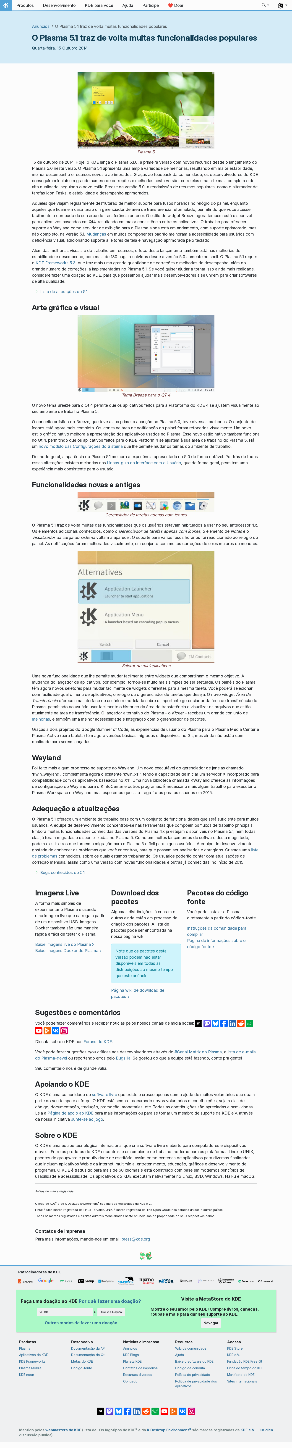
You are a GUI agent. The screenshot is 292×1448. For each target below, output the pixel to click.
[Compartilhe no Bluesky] (216, 1023)
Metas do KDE (82, 1361)
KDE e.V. (233, 1355)
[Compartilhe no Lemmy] (249, 1023)
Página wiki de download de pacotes (137, 993)
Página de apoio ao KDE (70, 1113)
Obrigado (130, 1381)
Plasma (24, 1348)
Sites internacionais (242, 1381)
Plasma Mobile (30, 1368)
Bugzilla (123, 1058)
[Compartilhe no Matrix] (199, 1023)
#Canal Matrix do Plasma (198, 1051)
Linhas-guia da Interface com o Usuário (144, 462)
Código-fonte (81, 1368)
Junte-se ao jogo (87, 1119)
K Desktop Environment (169, 1430)
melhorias (41, 719)
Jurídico (265, 1430)
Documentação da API (88, 1348)
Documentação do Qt (87, 1355)
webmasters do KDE (63, 1430)
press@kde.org (136, 1239)
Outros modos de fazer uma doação (81, 1322)
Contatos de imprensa (140, 1368)
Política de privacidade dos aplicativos (196, 1383)
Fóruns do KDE (97, 1041)
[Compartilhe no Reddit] (241, 1023)
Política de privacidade (192, 1375)
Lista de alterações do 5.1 (64, 291)
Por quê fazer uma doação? (110, 1301)
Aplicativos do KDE (33, 1355)
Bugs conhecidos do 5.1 (62, 872)
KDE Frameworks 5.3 (56, 262)
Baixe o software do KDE (194, 1361)
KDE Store (235, 1348)
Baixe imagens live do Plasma (63, 944)
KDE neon (26, 1375)
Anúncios (41, 26)
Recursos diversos (137, 1375)
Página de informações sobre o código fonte (216, 943)
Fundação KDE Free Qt (244, 1361)
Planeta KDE (132, 1361)
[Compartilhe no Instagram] (64, 1030)
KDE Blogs (131, 1355)
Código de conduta (190, 1368)
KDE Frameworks (32, 1361)
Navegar (211, 1323)
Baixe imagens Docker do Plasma (66, 950)
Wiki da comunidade (190, 1348)
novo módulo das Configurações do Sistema (81, 446)
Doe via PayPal (111, 1312)
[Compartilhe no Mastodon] (207, 1023)
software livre (104, 1094)
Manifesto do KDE (241, 1375)
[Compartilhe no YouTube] (39, 1030)
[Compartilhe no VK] (56, 1030)
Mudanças (96, 234)
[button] (265, 5)
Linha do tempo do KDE (245, 1368)
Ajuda (179, 1355)
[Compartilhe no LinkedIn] (233, 1023)
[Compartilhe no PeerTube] (48, 1030)
